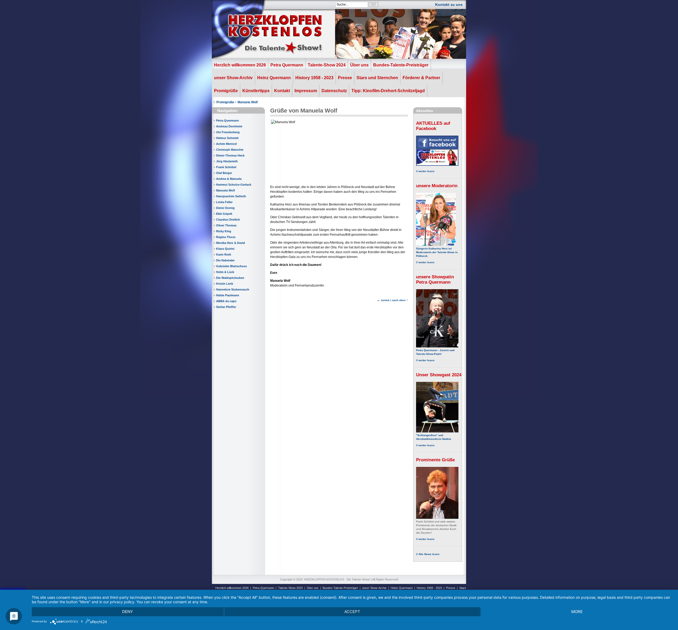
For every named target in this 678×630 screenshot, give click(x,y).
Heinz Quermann (274, 77)
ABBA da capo (226, 301)
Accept (352, 611)
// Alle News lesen (427, 554)
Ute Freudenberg (228, 132)
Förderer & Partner (421, 77)
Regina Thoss (225, 237)
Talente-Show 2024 (327, 65)
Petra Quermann (286, 65)
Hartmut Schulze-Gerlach (233, 184)
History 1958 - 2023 (314, 77)
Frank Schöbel (226, 167)
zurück (385, 300)
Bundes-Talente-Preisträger (401, 65)
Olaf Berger (224, 173)
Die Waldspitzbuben (230, 277)
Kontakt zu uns (449, 4)
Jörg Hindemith (227, 161)
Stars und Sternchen (377, 77)
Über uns (359, 65)
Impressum (306, 90)
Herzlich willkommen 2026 (240, 65)
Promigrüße (226, 90)
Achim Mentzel (226, 143)
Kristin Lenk (224, 283)
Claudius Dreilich (228, 219)
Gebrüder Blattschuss (231, 266)
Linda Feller (224, 202)
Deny (127, 611)
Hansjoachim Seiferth (231, 196)
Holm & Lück (225, 272)
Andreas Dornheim (229, 126)
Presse (345, 77)
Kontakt (282, 90)
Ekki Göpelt (224, 213)
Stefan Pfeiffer (226, 307)
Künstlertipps (256, 90)
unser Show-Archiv (233, 77)
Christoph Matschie (229, 149)
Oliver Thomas (226, 225)
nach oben (398, 300)
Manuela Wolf (248, 102)
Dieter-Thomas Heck (230, 155)
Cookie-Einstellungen (13, 588)
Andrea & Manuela (229, 178)
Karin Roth (223, 254)
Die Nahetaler (225, 260)
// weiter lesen (425, 171)
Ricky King (223, 231)
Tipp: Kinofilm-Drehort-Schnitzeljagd (388, 90)
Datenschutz (334, 90)
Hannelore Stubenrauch (232, 289)
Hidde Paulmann (227, 295)
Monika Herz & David (230, 242)
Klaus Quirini (225, 248)
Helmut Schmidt (227, 138)
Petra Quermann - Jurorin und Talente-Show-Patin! (435, 352)
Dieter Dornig (225, 207)
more (577, 611)
